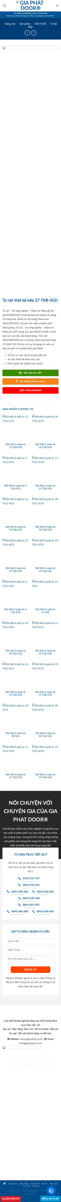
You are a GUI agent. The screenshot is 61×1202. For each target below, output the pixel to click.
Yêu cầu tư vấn (51, 1198)
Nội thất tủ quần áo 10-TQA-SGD (16, 528)
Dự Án (45, 1184)
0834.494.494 (12, 1199)
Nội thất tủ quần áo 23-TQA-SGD (45, 652)
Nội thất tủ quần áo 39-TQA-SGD (45, 528)
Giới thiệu (23, 1184)
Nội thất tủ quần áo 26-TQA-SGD (45, 446)
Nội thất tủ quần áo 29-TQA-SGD (45, 569)
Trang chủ (9, 24)
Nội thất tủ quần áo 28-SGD (16, 734)
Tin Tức (26, 1186)
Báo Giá (53, 1184)
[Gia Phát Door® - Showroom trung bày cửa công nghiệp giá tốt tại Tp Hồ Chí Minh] (30, 5)
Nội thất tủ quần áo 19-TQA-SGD (45, 776)
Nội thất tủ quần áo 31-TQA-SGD (45, 487)
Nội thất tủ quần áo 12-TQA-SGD (16, 446)
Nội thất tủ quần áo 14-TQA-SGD (16, 693)
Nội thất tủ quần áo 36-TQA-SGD (16, 652)
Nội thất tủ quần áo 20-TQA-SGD (45, 734)
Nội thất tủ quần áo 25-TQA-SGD (45, 693)
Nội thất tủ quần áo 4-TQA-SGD (15, 611)
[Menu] (4, 6)
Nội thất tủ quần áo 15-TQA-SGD (16, 776)
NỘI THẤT (41, 24)
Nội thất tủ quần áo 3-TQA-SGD (15, 487)
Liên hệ (35, 1186)
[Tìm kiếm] (57, 6)
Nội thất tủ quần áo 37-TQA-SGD (16, 569)
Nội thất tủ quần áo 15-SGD (45, 611)
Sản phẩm (25, 24)
